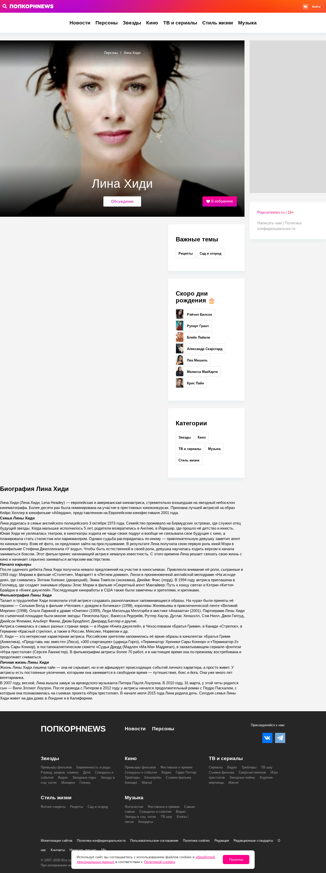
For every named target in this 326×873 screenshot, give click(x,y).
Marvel (147, 782)
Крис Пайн (195, 383)
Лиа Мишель (197, 360)
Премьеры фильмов (56, 767)
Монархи (68, 782)
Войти (316, 6)
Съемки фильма (178, 777)
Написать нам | (271, 223)
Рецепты (186, 253)
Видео (63, 777)
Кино (152, 22)
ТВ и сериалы (180, 22)
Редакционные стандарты (253, 840)
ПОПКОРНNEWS (73, 728)
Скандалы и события (141, 772)
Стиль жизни (217, 22)
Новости (80, 22)
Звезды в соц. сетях (140, 817)
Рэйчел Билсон (199, 314)
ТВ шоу (267, 767)
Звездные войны (242, 777)
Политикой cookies (159, 862)
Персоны (107, 22)
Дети (86, 772)
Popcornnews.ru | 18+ (275, 212)
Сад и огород (210, 253)
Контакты (58, 850)
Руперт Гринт (197, 326)
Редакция (221, 840)
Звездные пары (84, 777)
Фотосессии (134, 807)
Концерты (145, 822)
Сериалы (216, 767)
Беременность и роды (93, 767)
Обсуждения (122, 201)
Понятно (236, 859)
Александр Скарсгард (204, 349)
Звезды (132, 22)
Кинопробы (152, 777)
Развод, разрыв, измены (59, 772)
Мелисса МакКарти (202, 372)
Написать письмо (83, 850)
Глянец (84, 782)
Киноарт (131, 782)
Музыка (247, 22)
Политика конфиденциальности (101, 840)
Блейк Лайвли (198, 337)
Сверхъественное (252, 772)
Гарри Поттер (186, 772)
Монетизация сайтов (56, 840)
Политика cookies (196, 840)
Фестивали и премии (176, 767)
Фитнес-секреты (53, 807)
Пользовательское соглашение (154, 840)
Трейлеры (132, 777)
